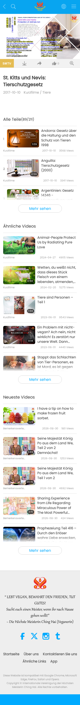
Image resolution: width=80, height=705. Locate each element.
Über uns (31, 654)
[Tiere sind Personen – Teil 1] (19, 305)
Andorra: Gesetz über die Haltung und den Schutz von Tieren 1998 (59, 137)
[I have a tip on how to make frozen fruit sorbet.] (19, 416)
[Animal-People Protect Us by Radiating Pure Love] (19, 245)
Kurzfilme (31, 92)
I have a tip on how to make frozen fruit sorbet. (55, 413)
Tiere (46, 92)
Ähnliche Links (34, 661)
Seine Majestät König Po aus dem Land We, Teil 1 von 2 (55, 473)
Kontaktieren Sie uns (60, 654)
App (53, 661)
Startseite (11, 654)
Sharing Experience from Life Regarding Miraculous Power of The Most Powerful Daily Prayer (54, 505)
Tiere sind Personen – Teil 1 (55, 300)
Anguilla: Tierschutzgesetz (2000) (55, 165)
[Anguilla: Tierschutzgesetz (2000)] (23, 168)
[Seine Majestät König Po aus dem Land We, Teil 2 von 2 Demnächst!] (19, 446)
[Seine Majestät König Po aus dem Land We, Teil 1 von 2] (19, 476)
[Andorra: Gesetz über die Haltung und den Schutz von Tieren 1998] (23, 138)
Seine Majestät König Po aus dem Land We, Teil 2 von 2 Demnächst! (55, 445)
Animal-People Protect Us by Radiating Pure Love (56, 242)
